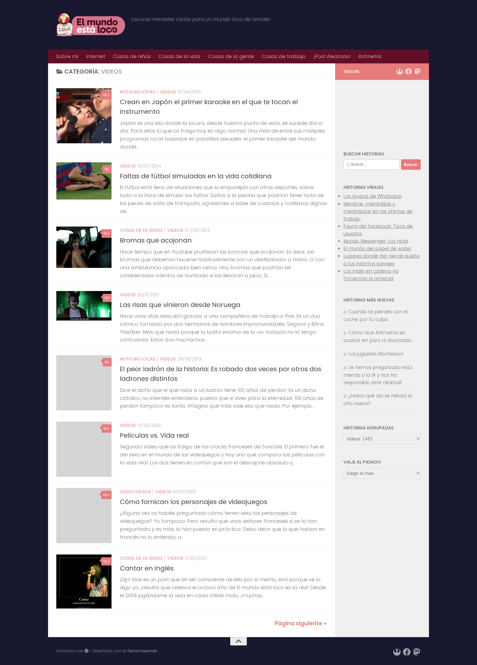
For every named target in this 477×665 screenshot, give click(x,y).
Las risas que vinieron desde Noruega (180, 304)
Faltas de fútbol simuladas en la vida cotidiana (196, 176)
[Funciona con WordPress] (86, 651)
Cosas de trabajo (284, 56)
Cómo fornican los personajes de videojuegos (193, 501)
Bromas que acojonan (156, 240)
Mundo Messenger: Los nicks (375, 241)
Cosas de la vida (179, 56)
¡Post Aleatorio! (332, 56)
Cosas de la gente (231, 56)
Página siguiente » (301, 623)
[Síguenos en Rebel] (399, 71)
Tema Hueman (142, 651)
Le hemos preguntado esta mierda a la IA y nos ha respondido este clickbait (377, 375)
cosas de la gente (141, 230)
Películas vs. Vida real (154, 435)
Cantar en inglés (147, 568)
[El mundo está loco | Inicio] (90, 25)
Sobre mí (67, 56)
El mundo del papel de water (377, 248)
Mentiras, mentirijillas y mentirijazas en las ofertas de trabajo (377, 211)
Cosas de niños (132, 56)
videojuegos (135, 492)
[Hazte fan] (408, 71)
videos (168, 92)
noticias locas (137, 92)
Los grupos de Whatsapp (372, 196)
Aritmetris (369, 56)
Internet (95, 56)
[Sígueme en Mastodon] (417, 71)
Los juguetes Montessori (375, 354)
